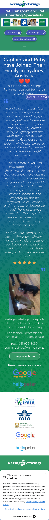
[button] (24, 45)
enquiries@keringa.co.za (28, 347)
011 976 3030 (28, 343)
